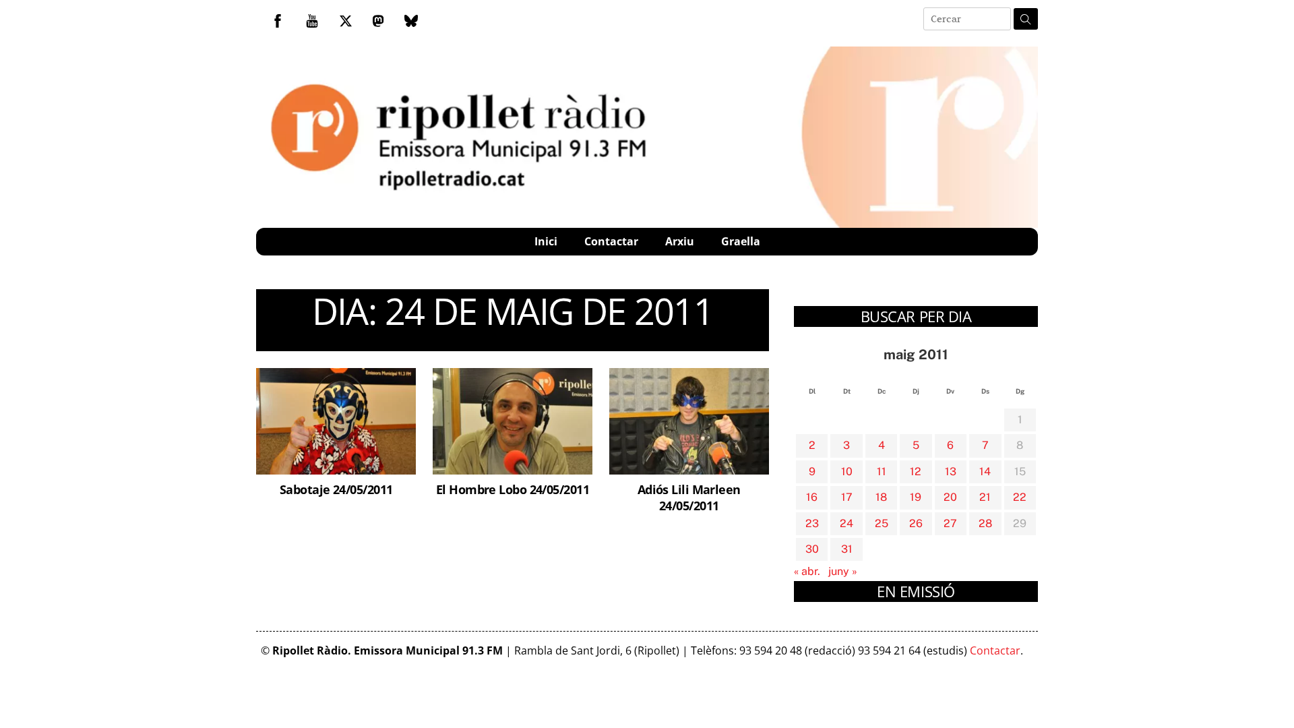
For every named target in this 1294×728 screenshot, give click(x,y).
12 (915, 471)
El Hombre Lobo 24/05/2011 (512, 489)
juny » (842, 571)
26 (916, 523)
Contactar (611, 241)
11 (881, 471)
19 (915, 497)
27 (950, 523)
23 (812, 523)
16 (812, 497)
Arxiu (679, 241)
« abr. (807, 571)
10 (847, 471)
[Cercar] (1026, 19)
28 (985, 523)
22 (1019, 497)
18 (881, 497)
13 (950, 471)
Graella (740, 241)
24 (846, 523)
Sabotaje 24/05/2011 (336, 489)
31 (847, 549)
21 (985, 497)
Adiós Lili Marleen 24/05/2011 (689, 497)
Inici (545, 241)
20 (950, 497)
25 (881, 523)
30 (812, 549)
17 (847, 497)
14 (985, 471)
